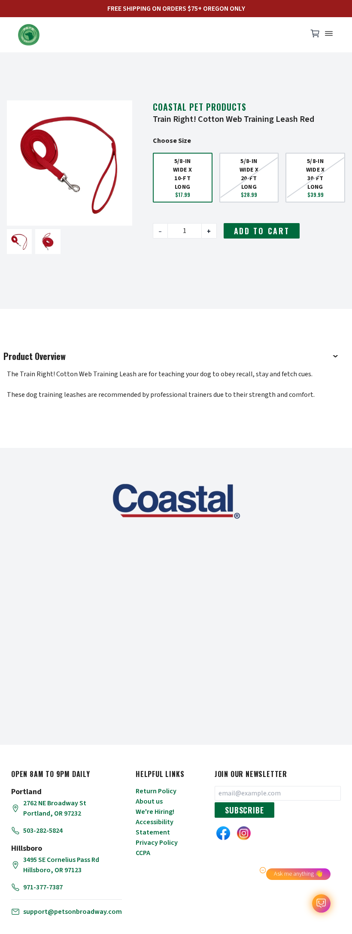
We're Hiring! (155, 811)
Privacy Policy (157, 842)
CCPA (143, 853)
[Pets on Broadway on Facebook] (223, 833)
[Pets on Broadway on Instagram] (243, 833)
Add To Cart (262, 230)
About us (149, 801)
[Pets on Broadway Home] (159, 34)
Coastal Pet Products (199, 106)
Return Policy (156, 791)
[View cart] (315, 35)
